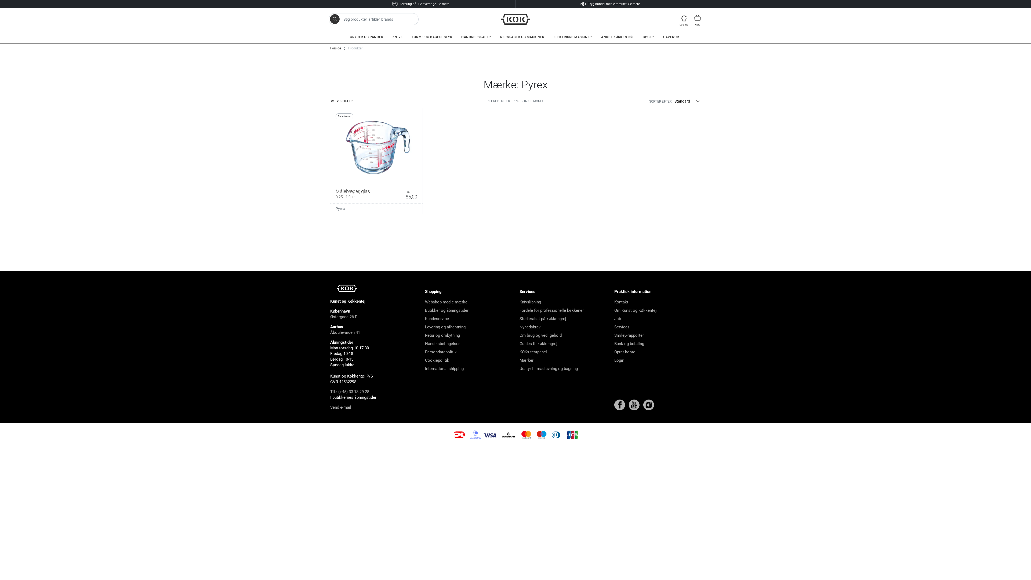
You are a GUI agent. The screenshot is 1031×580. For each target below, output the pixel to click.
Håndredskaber (476, 37)
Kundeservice (437, 318)
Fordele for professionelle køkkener (552, 310)
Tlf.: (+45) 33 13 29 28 (349, 391)
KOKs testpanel (533, 352)
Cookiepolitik (437, 360)
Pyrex (340, 208)
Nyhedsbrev (530, 327)
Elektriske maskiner (573, 37)
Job (617, 318)
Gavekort (672, 37)
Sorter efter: (661, 101)
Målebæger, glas (353, 194)
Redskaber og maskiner (522, 37)
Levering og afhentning (445, 327)
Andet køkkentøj (617, 37)
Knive (398, 37)
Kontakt (621, 302)
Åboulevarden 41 (345, 332)
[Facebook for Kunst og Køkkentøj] (620, 404)
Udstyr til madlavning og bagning (549, 368)
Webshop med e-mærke (446, 302)
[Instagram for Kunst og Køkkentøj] (648, 404)
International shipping (444, 368)
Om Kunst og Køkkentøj (635, 310)
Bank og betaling (629, 343)
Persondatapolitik (441, 352)
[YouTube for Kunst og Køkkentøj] (635, 404)
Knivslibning (530, 302)
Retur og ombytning (442, 335)
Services (622, 327)
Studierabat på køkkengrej (543, 318)
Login (619, 360)
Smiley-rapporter (629, 335)
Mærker (526, 360)
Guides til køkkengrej (538, 343)
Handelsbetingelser (442, 343)
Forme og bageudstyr (432, 37)
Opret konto (625, 352)
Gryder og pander (366, 37)
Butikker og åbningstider (447, 310)
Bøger (648, 37)
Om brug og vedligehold (541, 335)
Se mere (443, 4)
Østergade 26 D (344, 316)
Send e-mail (340, 407)
